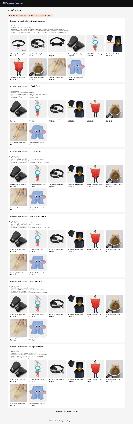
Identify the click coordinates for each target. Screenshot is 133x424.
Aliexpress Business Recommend (75, 421)
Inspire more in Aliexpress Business (66, 411)
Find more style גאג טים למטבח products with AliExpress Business (29, 15)
